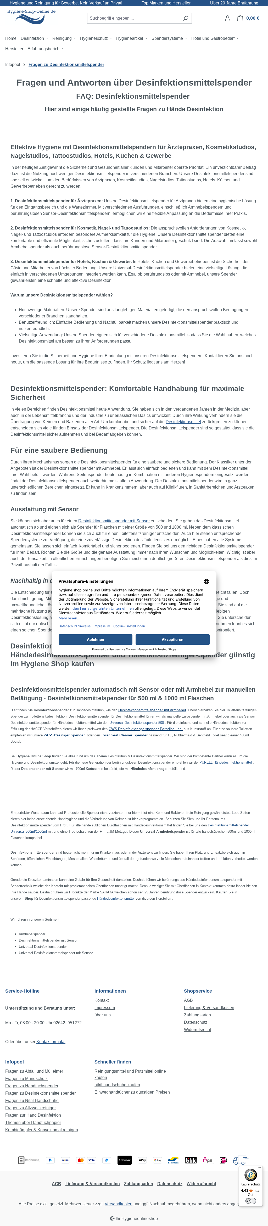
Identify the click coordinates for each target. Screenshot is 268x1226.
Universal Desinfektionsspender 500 (136, 723)
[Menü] (259, 1169)
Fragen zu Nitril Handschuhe (32, 1100)
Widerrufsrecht (197, 1029)
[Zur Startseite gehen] (31, 17)
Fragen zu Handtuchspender (31, 1086)
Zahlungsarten (197, 1015)
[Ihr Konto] (227, 18)
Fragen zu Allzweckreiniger (30, 1108)
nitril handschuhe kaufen (117, 1085)
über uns (102, 1015)
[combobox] (133, 18)
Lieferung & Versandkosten (209, 1007)
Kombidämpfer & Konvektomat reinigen (41, 1130)
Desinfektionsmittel (183, 421)
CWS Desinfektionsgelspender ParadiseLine (146, 729)
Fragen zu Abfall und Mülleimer (34, 1071)
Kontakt (101, 1000)
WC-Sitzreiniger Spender (65, 735)
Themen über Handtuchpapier (33, 1122)
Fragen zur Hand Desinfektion (33, 1115)
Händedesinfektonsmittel (116, 898)
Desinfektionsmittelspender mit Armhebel (152, 710)
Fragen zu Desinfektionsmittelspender (40, 1093)
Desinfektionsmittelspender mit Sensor (114, 521)
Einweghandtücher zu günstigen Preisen (132, 1092)
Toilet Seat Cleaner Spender (124, 735)
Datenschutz (195, 1022)
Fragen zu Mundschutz (26, 1078)
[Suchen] (186, 18)
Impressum (104, 1007)
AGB (188, 1000)
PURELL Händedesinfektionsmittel (226, 762)
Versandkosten (118, 1204)
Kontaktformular (50, 1041)
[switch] (250, 1201)
